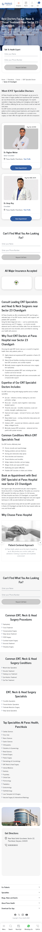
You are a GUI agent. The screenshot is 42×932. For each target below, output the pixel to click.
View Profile (27, 159)
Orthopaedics (7, 745)
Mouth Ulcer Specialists (10, 667)
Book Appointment (21, 168)
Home (3, 79)
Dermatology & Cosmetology (11, 761)
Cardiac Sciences (8, 731)
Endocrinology (7, 787)
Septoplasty (6, 624)
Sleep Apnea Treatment (10, 634)
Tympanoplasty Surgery (10, 631)
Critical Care (6, 777)
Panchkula (11, 79)
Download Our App (8, 908)
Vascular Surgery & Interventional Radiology (16, 797)
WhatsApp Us (29, 929)
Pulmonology (7, 781)
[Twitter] (19, 915)
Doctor (18, 79)
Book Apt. (18, 929)
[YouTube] (27, 915)
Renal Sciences (7, 751)
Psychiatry (6, 774)
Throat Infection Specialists (11, 704)
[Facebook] (15, 915)
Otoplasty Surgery (8, 647)
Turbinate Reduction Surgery (11, 707)
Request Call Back (21, 67)
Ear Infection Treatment (10, 677)
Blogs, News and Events (10, 897)
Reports (26, 6)
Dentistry (5, 771)
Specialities (5, 892)
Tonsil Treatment (8, 627)
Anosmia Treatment (9, 643)
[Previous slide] (2, 543)
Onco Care (6, 735)
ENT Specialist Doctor (29, 79)
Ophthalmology (7, 791)
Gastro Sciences (7, 741)
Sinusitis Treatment (8, 671)
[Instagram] (23, 915)
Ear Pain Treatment (8, 680)
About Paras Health (8, 903)
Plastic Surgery (7, 758)
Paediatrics (6, 784)
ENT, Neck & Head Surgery (11, 764)
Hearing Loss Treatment (10, 674)
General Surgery (7, 754)
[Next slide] (40, 543)
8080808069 (13, 845)
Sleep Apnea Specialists (10, 710)
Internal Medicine (8, 768)
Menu (3, 929)
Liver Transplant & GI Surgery (11, 794)
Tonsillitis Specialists (9, 701)
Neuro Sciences (7, 738)
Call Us (38, 929)
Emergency (18, 6)
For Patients (6, 887)
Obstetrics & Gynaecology (11, 748)
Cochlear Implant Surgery (10, 640)
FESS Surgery (7, 637)
